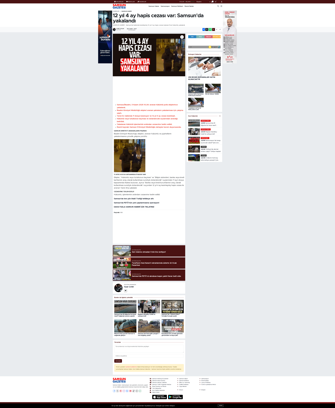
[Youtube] (130, 390)
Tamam (220, 405)
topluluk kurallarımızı (131, 367)
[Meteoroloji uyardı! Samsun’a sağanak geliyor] (125, 325)
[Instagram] (123, 390)
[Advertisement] (149, 89)
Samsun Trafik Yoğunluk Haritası (161, 384)
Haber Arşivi (155, 392)
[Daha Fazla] (213, 29)
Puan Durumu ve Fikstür (159, 386)
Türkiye (203, 146)
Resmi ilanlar (205, 380)
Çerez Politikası (206, 382)
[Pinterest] (120, 390)
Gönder (118, 361)
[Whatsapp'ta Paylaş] (210, 29)
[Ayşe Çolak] (118, 288)
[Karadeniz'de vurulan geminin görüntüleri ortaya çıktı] (173, 325)
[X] (117, 390)
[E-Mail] (125, 290)
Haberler (116, 11)
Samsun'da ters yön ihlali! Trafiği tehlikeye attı (134, 199)
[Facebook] (114, 390)
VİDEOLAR (131, 1)
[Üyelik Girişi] (221, 1)
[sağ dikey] (230, 37)
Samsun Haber (154, 6)
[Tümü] (220, 116)
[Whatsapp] (140, 390)
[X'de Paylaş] (206, 29)
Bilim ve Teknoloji (184, 382)
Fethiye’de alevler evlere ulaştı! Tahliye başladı (211, 150)
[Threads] (136, 390)
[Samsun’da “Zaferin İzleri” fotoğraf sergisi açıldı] (173, 306)
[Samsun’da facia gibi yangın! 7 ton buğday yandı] (149, 325)
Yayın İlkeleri (183, 386)
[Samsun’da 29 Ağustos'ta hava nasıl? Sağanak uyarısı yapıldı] (125, 306)
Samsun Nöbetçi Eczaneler (160, 378)
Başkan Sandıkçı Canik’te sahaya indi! (209, 133)
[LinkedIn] (127, 390)
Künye (181, 390)
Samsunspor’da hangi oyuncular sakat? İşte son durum (210, 142)
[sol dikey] (105, 37)
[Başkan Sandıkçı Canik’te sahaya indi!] (149, 306)
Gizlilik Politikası (183, 384)
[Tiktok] (133, 390)
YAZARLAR (142, 1)
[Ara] (218, 6)
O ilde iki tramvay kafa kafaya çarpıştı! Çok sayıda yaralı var (209, 159)
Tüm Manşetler (156, 388)
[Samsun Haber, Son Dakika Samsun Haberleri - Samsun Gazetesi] (119, 6)
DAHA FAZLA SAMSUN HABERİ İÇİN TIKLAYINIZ (134, 207)
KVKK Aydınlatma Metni (208, 384)
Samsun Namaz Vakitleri (159, 382)
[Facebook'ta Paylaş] (203, 29)
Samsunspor (165, 6)
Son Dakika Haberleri (158, 390)
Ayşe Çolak (129, 287)
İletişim (203, 390)
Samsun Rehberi (177, 6)
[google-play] (175, 397)
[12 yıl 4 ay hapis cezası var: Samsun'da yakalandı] (149, 55)
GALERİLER (119, 1)
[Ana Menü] (221, 6)
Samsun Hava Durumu (158, 380)
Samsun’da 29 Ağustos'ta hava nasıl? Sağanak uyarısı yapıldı (209, 124)
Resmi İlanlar (189, 6)
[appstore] (160, 397)
